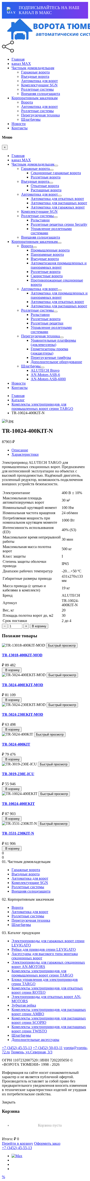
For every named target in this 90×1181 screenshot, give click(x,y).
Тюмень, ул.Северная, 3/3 (31, 1052)
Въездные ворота (35, 76)
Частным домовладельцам (33, 68)
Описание (20, 450)
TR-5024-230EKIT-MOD (22, 714)
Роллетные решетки (47, 323)
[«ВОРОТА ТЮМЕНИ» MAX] (17, 1156)
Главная (18, 59)
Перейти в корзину (17, 1143)
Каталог (18, 400)
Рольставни (40, 220)
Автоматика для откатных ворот (57, 199)
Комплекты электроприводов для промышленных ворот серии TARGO (42, 406)
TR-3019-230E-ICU (18, 774)
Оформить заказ (47, 1143)
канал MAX (21, 64)
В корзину (39, 626)
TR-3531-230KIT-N (18, 833)
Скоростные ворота (47, 276)
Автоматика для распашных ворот (59, 203)
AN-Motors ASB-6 (45, 375)
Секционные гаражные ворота (56, 173)
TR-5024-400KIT (16, 744)
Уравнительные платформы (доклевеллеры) (53, 342)
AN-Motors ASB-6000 (48, 379)
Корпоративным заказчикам (35, 98)
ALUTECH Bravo (45, 370)
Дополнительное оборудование (56, 362)
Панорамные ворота (47, 254)
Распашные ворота (46, 190)
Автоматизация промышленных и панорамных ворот (59, 265)
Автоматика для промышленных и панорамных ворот (59, 295)
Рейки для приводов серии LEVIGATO (44, 949)
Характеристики (25, 454)
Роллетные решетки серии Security (59, 224)
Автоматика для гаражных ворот (58, 207)
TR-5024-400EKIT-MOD (22, 685)
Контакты (20, 128)
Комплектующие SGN (39, 85)
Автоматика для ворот (39, 81)
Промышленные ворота (50, 250)
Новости (19, 124)
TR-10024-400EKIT (18, 804)
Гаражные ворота (35, 72)
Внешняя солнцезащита (40, 94)
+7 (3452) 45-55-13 (17, 1048)
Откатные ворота (45, 186)
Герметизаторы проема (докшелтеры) (49, 351)
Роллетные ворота (45, 177)
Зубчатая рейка (24, 1005)
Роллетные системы (37, 89)
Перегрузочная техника (40, 115)
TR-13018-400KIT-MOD (22, 655)
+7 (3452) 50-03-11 (48, 1048)
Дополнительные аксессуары (35, 1040)
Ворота (27, 102)
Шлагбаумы (31, 119)
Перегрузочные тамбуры (51, 357)
